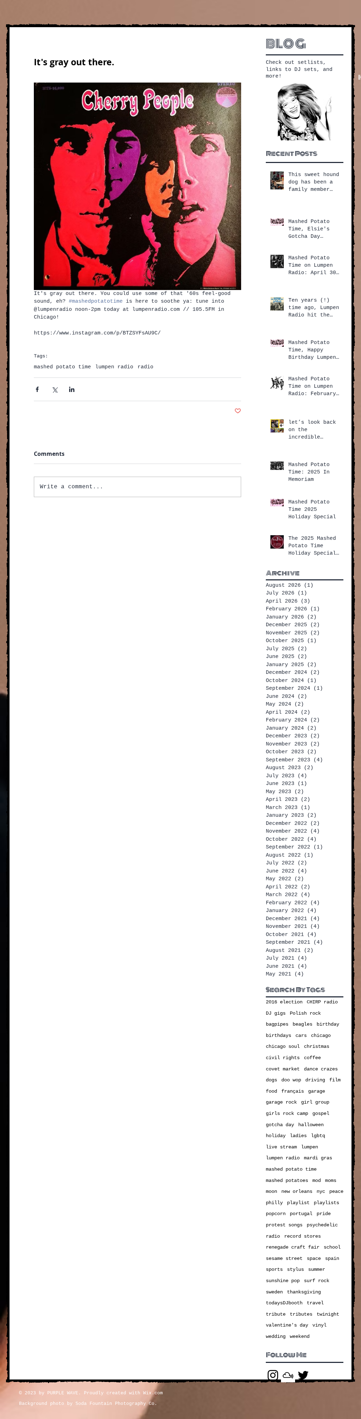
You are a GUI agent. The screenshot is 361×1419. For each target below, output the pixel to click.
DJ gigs (276, 1013)
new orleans (296, 1191)
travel (315, 1303)
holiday (276, 1136)
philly (274, 1203)
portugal (301, 1213)
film (335, 1080)
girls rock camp (287, 1113)
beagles (302, 1024)
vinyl (319, 1325)
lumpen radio (114, 367)
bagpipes (277, 1024)
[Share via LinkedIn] (71, 389)
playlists (326, 1203)
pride (324, 1213)
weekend (300, 1336)
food (271, 1091)
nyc (321, 1191)
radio (145, 367)
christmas (316, 1046)
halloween (311, 1125)
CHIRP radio (322, 1002)
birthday (328, 1024)
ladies (298, 1136)
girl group (315, 1102)
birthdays (278, 1035)
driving (315, 1080)
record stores (302, 1236)
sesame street (284, 1258)
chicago (321, 1035)
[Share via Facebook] (37, 389)
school (332, 1247)
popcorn (276, 1213)
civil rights (283, 1058)
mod (316, 1180)
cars (301, 1035)
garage (316, 1091)
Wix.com (153, 1393)
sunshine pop (283, 1281)
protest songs (284, 1225)
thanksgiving (304, 1292)
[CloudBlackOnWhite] (288, 1375)
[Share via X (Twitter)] (54, 389)
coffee (312, 1058)
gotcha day (280, 1125)
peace (336, 1191)
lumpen (309, 1147)
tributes (301, 1314)
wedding (276, 1336)
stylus (295, 1269)
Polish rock (305, 1013)
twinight (328, 1314)
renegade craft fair (292, 1247)
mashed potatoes (287, 1180)
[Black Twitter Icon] (303, 1375)
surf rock (316, 1281)
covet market (283, 1069)
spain (332, 1258)
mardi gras (318, 1158)
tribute (276, 1314)
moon (271, 1191)
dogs (271, 1080)
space (314, 1258)
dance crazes (321, 1069)
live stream (281, 1147)
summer (316, 1269)
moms (330, 1180)
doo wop (291, 1080)
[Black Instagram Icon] (273, 1375)
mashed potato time (62, 367)
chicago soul (283, 1046)
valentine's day (287, 1325)
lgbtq (318, 1136)
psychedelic (322, 1225)
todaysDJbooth (284, 1303)
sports (274, 1269)
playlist (298, 1203)
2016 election (284, 1002)
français (292, 1091)
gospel (320, 1113)
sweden (274, 1292)
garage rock (281, 1102)
